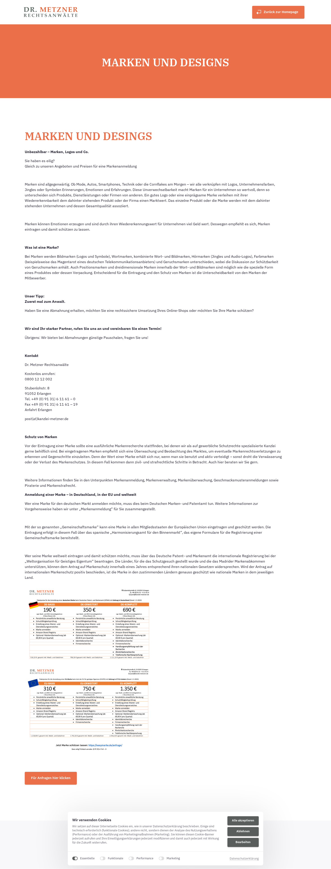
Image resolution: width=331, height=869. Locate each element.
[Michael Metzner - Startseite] (51, 12)
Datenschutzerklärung (244, 859)
